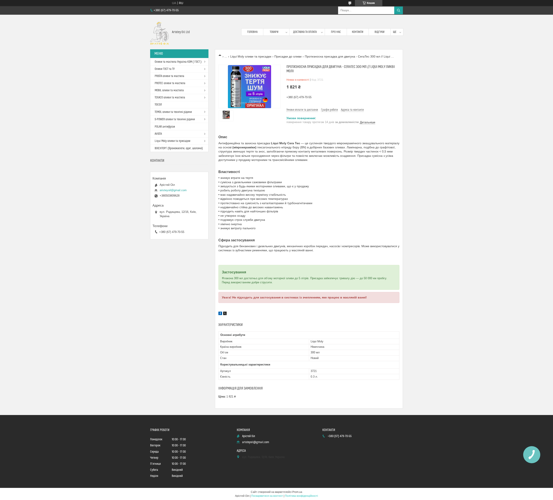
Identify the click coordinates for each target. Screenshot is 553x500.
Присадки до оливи (288, 56)
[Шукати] (398, 10)
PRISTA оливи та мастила (169, 76)
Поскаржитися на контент (267, 495)
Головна (252, 32)
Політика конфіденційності (301, 495)
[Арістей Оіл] (159, 32)
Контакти (357, 32)
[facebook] (220, 314)
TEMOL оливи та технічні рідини (173, 112)
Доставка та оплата (305, 32)
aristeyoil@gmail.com (173, 190)
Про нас (336, 32)
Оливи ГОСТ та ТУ (165, 69)
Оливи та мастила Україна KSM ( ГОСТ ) (178, 62)
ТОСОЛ (158, 104)
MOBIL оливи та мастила (169, 90)
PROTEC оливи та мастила (170, 83)
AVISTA (158, 134)
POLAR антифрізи (165, 126)
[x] (225, 314)
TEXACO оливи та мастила (170, 97)
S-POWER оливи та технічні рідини (175, 119)
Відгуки (380, 32)
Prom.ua (297, 492)
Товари (274, 32)
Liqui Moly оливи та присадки (250, 56)
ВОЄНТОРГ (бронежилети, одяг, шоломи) (179, 148)
